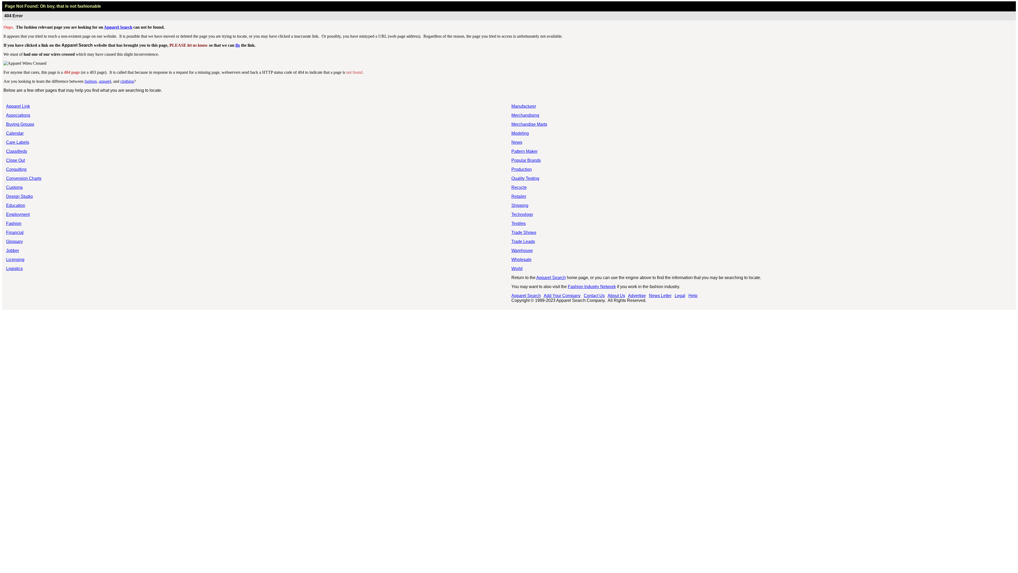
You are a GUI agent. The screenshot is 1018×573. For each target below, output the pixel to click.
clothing (127, 81)
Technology (522, 214)
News (516, 142)
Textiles (518, 223)
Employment (18, 214)
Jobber (12, 250)
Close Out (15, 160)
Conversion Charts (23, 178)
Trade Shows (523, 232)
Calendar (15, 133)
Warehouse (522, 250)
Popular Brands (526, 160)
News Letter (660, 295)
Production (521, 169)
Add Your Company (562, 295)
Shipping (519, 205)
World (517, 268)
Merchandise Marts (529, 124)
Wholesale (521, 259)
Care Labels (17, 142)
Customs (14, 187)
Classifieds (16, 151)
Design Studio (19, 196)
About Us (616, 295)
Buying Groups (20, 124)
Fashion (13, 223)
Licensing (15, 259)
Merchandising (525, 115)
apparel (105, 81)
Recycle (519, 187)
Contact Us (594, 295)
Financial (15, 232)
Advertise (637, 295)
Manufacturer (523, 106)
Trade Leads (523, 241)
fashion (91, 81)
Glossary (14, 241)
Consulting (16, 169)
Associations (18, 115)
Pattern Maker (524, 151)
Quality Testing (525, 178)
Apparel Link (18, 106)
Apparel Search (118, 27)
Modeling (520, 133)
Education (15, 205)
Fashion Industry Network (592, 286)
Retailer (518, 196)
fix (237, 45)
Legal (680, 295)
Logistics (14, 268)
